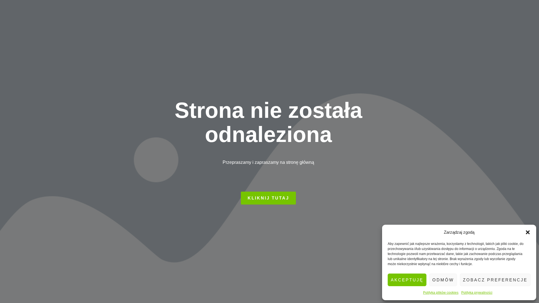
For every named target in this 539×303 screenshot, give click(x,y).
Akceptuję (407, 279)
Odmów (443, 279)
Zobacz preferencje (495, 279)
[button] (528, 232)
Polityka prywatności (476, 293)
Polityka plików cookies (440, 293)
